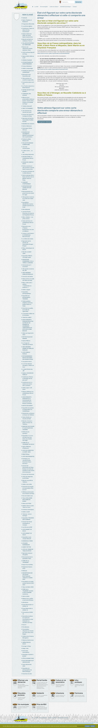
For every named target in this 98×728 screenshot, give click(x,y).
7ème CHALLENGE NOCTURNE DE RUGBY (27, 499)
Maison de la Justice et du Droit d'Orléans (27, 599)
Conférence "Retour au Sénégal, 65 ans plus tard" (27, 378)
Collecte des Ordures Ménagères (28, 637)
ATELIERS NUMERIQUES (26, 544)
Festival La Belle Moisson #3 (26, 139)
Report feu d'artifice (27, 564)
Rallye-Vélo (25, 648)
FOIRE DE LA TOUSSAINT (25, 561)
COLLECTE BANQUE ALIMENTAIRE (27, 143)
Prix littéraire (25, 627)
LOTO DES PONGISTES (28, 456)
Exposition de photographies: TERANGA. (26, 297)
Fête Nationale (26, 209)
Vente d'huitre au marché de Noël (26, 417)
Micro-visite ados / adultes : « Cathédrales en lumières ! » (27, 285)
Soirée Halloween (27, 126)
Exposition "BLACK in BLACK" (27, 655)
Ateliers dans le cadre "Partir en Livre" (28, 506)
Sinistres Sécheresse (28, 640)
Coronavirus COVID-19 (27, 613)
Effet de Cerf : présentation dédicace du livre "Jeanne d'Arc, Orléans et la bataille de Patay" (28, 101)
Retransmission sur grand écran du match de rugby (28, 193)
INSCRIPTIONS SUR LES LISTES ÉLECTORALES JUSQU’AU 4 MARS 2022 (27, 576)
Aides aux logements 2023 (27, 333)
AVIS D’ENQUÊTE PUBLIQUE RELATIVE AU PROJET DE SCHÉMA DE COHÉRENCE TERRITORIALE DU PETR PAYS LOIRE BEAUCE (27, 325)
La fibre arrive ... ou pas (27, 151)
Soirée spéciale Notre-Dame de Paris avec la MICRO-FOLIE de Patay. (28, 178)
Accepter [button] (87, 726)
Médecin (24, 570)
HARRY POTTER (26, 547)
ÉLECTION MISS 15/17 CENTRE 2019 (28, 661)
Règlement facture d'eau (27, 567)
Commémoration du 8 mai (28, 82)
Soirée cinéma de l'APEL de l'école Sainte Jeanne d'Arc (27, 35)
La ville (36, 6)
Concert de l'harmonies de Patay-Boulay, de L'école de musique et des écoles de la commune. (28, 469)
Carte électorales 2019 (27, 665)
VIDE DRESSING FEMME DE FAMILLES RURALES (28, 348)
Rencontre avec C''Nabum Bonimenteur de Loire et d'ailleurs (28, 229)
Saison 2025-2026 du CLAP (28, 57)
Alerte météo (25, 596)
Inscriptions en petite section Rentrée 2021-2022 (28, 583)
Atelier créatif (26, 511)
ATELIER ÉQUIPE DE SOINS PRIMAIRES (27, 63)
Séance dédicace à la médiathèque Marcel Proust (27, 393)
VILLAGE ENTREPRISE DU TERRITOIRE (28, 43)
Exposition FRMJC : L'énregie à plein (27, 256)
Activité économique (65, 6)
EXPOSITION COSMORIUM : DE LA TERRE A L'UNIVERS (27, 261)
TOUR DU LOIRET (27, 317)
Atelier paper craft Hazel (27, 388)
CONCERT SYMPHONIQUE (26, 183)
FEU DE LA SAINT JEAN (26, 252)
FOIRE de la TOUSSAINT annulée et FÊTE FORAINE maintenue (27, 592)
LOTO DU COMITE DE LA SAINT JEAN (28, 451)
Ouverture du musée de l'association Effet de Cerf (27, 488)
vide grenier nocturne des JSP (28, 269)
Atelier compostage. (27, 68)
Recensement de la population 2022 (27, 557)
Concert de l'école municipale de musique (27, 523)
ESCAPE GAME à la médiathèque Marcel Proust (27, 158)
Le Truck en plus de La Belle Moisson (28, 86)
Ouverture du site (27, 673)
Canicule (24, 17)
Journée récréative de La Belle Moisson (28, 172)
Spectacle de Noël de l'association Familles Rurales (27, 120)
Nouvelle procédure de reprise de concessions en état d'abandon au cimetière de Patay (27, 619)
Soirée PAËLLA (26, 340)
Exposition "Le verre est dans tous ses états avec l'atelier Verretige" (27, 438)
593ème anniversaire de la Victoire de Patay (28, 492)
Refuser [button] (92, 726)
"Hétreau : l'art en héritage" (27, 514)
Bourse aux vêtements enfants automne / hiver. (27, 48)
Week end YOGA (26, 503)
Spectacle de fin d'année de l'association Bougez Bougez (27, 243)
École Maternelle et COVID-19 (27, 609)
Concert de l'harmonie (28, 474)
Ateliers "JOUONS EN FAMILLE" (27, 373)
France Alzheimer (27, 66)
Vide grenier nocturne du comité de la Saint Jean (28, 198)
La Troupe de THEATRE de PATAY (27, 343)
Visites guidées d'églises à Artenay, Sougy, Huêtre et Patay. (27, 303)
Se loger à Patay (26, 646)
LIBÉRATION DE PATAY (26, 643)
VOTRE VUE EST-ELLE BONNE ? (28, 90)
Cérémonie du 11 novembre (26, 265)
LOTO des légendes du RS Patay (27, 477)
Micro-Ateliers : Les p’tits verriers (27, 217)
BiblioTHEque (25, 454)
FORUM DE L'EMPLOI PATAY (27, 162)
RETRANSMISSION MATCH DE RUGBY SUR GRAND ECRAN (27, 357)
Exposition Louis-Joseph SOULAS (27, 537)
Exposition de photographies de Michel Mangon (27, 670)
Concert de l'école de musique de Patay (28, 115)
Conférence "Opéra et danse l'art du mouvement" (28, 30)
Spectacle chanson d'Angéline (27, 553)
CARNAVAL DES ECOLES (26, 94)
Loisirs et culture (54, 6)
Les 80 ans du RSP (27, 527)
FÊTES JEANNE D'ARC (28, 658)
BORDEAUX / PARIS (27, 541)
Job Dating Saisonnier (28, 154)
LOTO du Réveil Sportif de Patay (28, 53)
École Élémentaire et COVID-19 (27, 605)
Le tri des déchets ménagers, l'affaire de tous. (28, 365)
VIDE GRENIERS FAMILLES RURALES (27, 273)
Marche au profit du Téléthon (27, 481)
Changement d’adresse (44, 122)
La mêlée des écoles (27, 238)
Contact (75, 6)
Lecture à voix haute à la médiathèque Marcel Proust (28, 235)
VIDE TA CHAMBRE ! (27, 108)
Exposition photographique (26, 292)
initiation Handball (27, 60)
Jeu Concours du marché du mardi (26, 111)
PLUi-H (24, 624)
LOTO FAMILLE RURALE (26, 353)
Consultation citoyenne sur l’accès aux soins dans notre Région (27, 632)
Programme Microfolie (28, 24)
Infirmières (25, 602)
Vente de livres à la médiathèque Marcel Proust (27, 222)
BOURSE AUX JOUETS (28, 123)
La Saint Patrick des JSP (27, 370)
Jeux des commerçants (26, 147)
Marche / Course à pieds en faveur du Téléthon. (27, 422)
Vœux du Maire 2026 (27, 587)
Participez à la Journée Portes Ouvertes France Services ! (26, 461)
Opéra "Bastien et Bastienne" (27, 20)
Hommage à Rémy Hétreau (27, 129)
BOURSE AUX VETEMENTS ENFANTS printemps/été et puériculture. (28, 134)
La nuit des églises (27, 26)
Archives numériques (28, 509)
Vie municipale (43, 6)
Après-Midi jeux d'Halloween (26, 447)
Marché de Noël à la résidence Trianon (27, 40)
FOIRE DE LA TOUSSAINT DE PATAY (28, 443)
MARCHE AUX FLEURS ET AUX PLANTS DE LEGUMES (28, 428)
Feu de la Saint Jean (27, 495)
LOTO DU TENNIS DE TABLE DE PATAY (27, 550)
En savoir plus (80, 726)
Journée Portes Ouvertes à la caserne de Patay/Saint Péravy (28, 213)
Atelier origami (26, 289)
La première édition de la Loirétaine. (28, 314)
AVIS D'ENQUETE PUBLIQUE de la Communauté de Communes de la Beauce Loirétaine (27, 400)
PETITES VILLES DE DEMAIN (27, 337)
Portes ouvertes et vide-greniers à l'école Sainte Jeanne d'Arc (28, 167)
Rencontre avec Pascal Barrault (26, 75)
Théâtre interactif (27, 106)
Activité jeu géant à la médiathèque (28, 71)
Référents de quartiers (25, 432)
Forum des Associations (25, 651)
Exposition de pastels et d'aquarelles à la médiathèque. (28, 409)
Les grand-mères (27, 361)
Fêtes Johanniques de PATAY (28, 248)
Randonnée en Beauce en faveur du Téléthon (28, 414)
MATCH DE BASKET (27, 405)
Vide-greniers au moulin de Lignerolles (28, 79)
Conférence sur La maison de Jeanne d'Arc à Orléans (27, 384)
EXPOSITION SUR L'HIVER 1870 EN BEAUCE (26, 187)
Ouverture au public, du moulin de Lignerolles (27, 309)
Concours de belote (27, 276)
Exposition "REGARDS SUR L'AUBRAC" (28, 518)
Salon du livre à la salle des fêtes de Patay (28, 279)
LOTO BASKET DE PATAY (27, 530)
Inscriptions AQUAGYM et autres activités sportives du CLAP (28, 205)
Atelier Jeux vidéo (27, 484)
